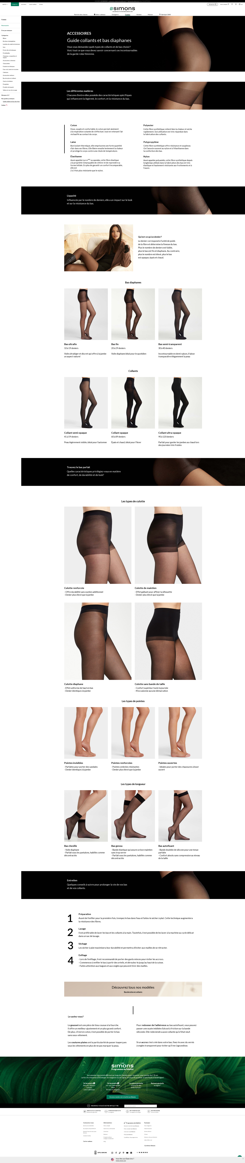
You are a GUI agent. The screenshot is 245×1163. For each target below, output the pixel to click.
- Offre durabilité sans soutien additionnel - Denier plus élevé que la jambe (83, 593)
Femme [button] (127, 14)
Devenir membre (131, 1126)
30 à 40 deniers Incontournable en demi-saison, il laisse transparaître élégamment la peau (176, 352)
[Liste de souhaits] (232, 4)
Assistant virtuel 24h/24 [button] (89, 1128)
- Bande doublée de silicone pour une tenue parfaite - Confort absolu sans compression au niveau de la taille (179, 854)
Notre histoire (148, 1128)
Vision (41, 4)
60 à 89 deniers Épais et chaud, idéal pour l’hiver (126, 439)
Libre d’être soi (148, 1140)
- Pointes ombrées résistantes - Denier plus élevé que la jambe (126, 768)
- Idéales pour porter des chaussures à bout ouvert (178, 768)
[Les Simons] (122, 1065)
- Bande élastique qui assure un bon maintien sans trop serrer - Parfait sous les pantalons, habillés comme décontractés (131, 854)
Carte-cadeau (32, 4)
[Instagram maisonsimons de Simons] (112, 1153)
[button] (212, 4)
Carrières (23, 4)
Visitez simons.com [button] (121, 1160)
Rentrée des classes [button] (81, 14)
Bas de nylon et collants (133, 992)
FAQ (105, 1141)
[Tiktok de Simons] (120, 1153)
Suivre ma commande (109, 1128)
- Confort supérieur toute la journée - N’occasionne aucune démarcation (151, 689)
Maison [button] (150, 14)
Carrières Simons (149, 1145)
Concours (129, 1131)
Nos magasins (148, 1125)
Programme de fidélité (122, 1069)
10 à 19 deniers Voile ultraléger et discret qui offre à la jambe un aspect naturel (85, 352)
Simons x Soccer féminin (150, 1137)
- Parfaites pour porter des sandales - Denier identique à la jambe (81, 768)
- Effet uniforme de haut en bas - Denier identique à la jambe (78, 689)
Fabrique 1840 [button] (166, 14)
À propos (147, 1123)
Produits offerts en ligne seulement (109, 1137)
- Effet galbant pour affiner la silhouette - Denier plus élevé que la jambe (153, 593)
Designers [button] (115, 14)
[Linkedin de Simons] (131, 1153)
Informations (108, 1123)
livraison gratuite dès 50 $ (117, 1)
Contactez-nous (88, 1123)
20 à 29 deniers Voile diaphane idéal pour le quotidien (128, 351)
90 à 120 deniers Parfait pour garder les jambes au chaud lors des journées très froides (178, 440)
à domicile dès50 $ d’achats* (136, 1085)
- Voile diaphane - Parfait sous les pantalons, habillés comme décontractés (84, 853)
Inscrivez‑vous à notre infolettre (105, 1106)
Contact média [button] (87, 1135)
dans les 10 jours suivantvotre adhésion (89, 1086)
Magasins (15, 4)
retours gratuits (133, 1)
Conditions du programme (131, 1137)
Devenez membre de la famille (122, 1097)
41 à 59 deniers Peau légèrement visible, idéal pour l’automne (85, 439)
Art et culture (147, 1131)
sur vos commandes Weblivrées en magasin (113, 1086)
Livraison (106, 1131)
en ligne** (157, 1084)
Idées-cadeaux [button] (100, 14)
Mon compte (223, 4)
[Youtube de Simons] (127, 1153)
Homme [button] (138, 14)
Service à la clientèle (88, 1125)
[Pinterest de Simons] (123, 1153)
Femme (3, 19)
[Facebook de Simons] (116, 1153)
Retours (106, 1134)
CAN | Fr (4, 4)
